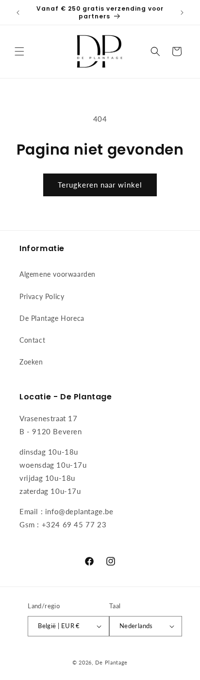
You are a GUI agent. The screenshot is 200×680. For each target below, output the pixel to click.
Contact (32, 340)
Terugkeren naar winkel (100, 184)
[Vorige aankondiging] (18, 12)
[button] (19, 51)
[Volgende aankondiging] (182, 12)
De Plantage (111, 662)
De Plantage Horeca (51, 318)
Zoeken (31, 362)
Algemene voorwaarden (57, 274)
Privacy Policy (41, 296)
